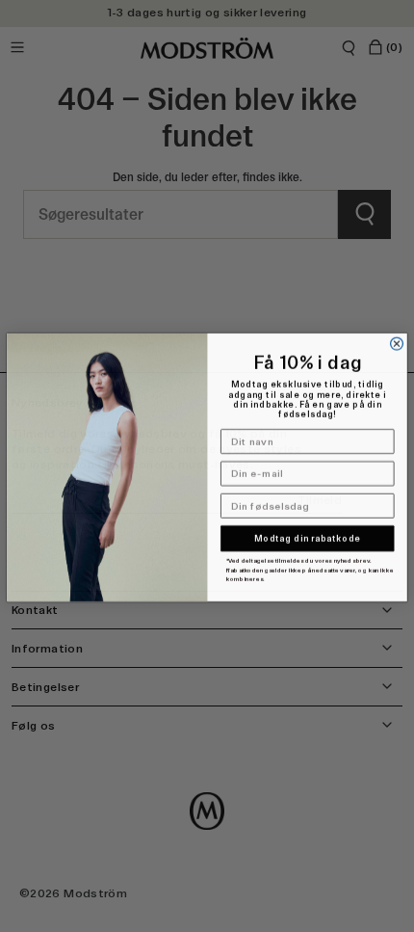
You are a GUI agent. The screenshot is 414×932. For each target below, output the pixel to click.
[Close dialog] (397, 342)
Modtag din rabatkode (307, 537)
